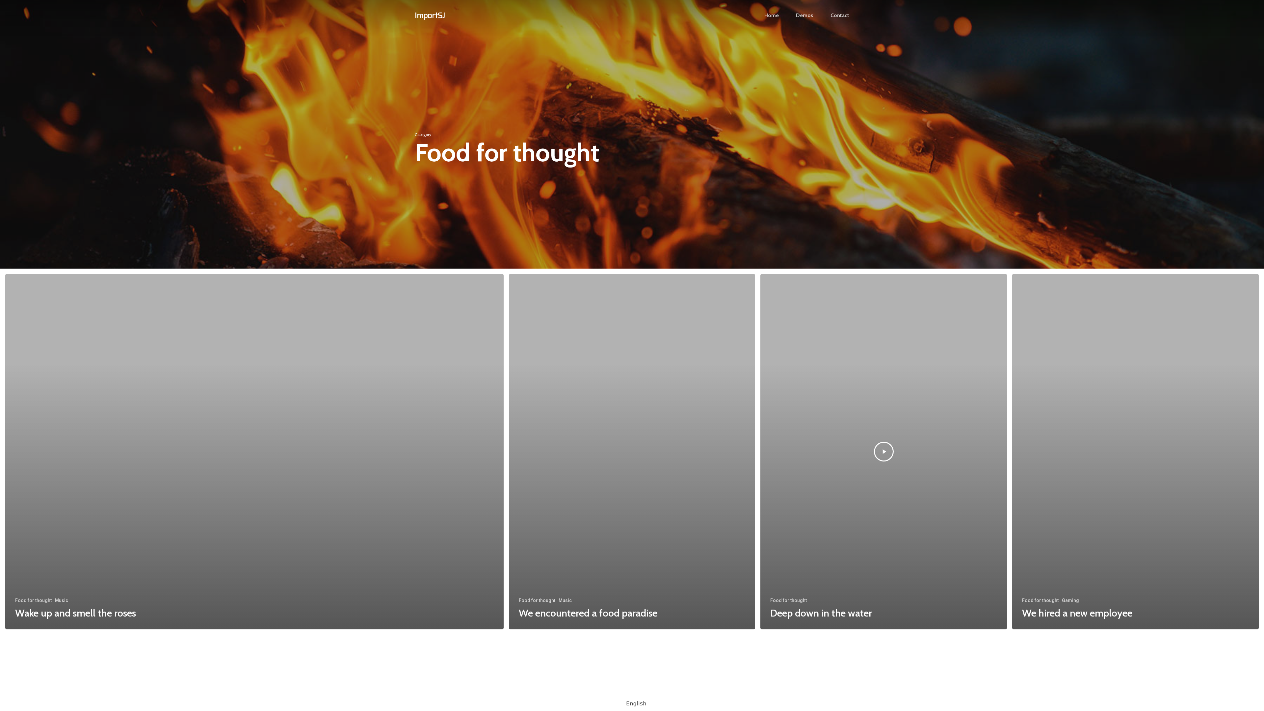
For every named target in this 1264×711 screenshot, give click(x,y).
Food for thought (33, 600)
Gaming (1070, 600)
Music (61, 600)
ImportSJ (430, 15)
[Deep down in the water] (883, 451)
